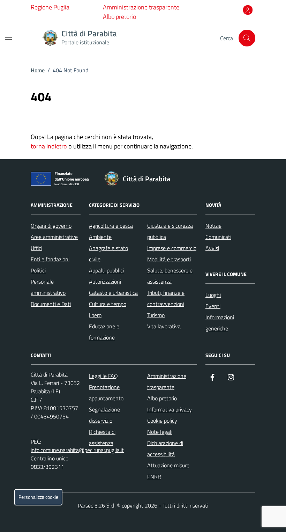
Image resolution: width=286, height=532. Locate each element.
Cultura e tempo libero (107, 309)
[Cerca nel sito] (247, 38)
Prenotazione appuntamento (106, 392)
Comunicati (218, 237)
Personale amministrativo (48, 287)
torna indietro (49, 146)
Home (38, 70)
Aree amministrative (54, 237)
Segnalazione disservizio (104, 415)
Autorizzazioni (105, 281)
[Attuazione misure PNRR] (62, 180)
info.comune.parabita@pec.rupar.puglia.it (77, 450)
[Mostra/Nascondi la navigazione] (8, 37)
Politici (38, 270)
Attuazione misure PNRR (168, 471)
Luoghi (213, 295)
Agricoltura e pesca (111, 225)
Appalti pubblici (106, 270)
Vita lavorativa (164, 326)
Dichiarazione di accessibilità (165, 448)
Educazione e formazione (104, 332)
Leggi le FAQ (103, 376)
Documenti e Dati (51, 304)
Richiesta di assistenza (102, 437)
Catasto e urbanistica (113, 293)
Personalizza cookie (38, 497)
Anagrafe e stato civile (108, 253)
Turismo (156, 315)
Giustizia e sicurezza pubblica (170, 231)
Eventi (212, 306)
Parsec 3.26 (91, 505)
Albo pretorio (119, 16)
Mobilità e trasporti (169, 259)
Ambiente (100, 237)
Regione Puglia (50, 7)
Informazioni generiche (219, 323)
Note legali (159, 432)
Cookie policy (162, 420)
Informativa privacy (169, 409)
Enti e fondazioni (50, 259)
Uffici (36, 248)
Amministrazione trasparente (141, 7)
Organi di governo (51, 225)
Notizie (213, 225)
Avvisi (212, 248)
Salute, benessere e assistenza (170, 276)
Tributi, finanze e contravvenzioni (166, 298)
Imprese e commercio (171, 248)
